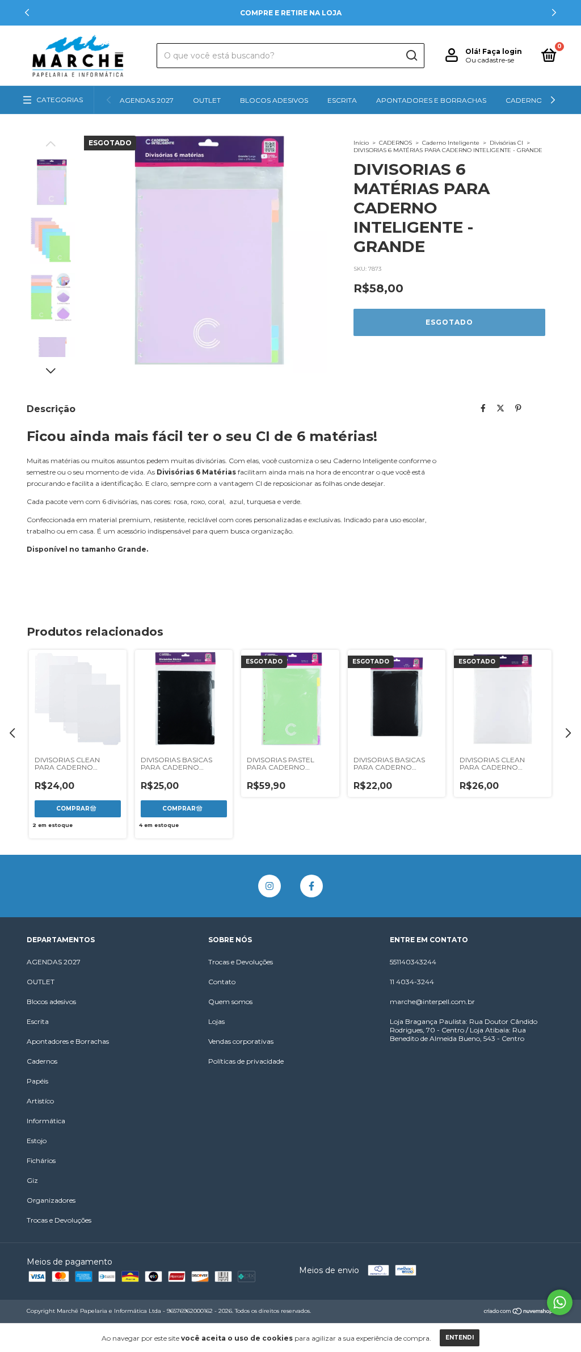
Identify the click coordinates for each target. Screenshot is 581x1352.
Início (361, 142)
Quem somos (230, 1001)
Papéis (37, 1081)
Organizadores (51, 1200)
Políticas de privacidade (246, 1061)
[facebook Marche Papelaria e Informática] (311, 886)
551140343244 (413, 962)
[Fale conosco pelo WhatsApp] (559, 1302)
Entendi (459, 1337)
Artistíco (40, 1101)
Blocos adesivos (274, 100)
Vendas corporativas (240, 1041)
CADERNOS (395, 142)
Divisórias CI (506, 142)
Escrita (342, 100)
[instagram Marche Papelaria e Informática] (269, 886)
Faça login (502, 51)
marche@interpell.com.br (432, 1001)
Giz (32, 1180)
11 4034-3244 (412, 981)
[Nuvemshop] (518, 1312)
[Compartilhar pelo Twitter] (500, 409)
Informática (46, 1120)
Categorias (59, 99)
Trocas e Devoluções (59, 1220)
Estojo (37, 1140)
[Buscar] (411, 55)
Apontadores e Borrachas (431, 100)
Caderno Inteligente (450, 142)
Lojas (216, 1021)
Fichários (41, 1160)
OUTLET (207, 100)
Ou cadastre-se (489, 60)
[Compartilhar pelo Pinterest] (518, 409)
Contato (221, 981)
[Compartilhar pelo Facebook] (483, 409)
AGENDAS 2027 (147, 100)
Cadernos (526, 100)
